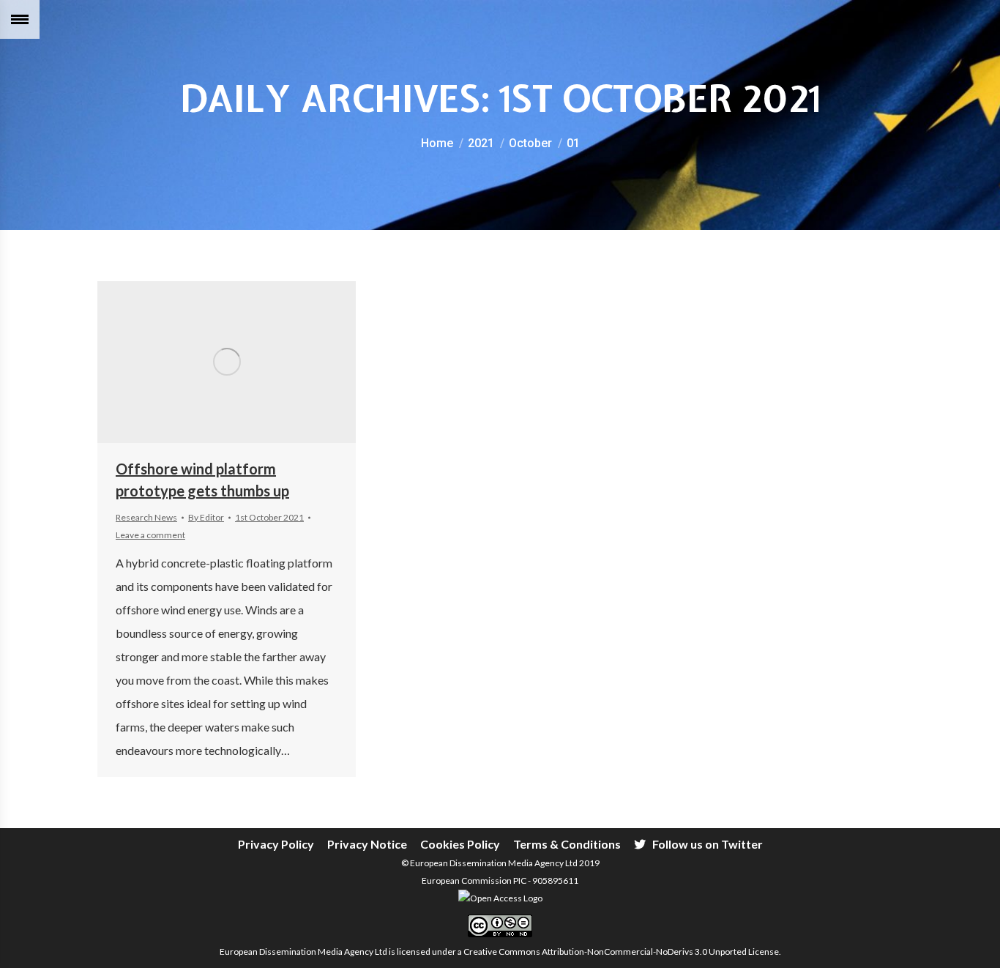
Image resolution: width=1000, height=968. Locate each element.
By (206, 517)
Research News (146, 517)
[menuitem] (276, 844)
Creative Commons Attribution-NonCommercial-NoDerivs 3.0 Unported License (621, 951)
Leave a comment (150, 534)
